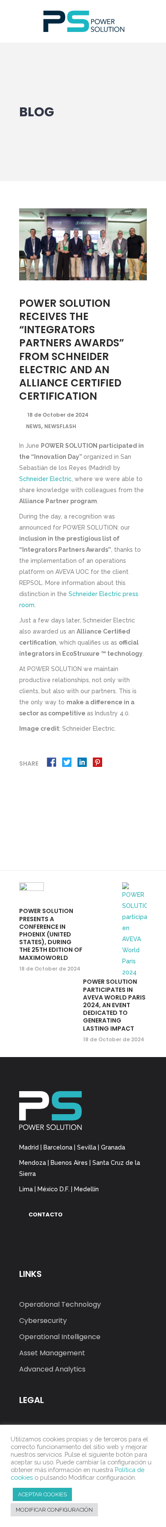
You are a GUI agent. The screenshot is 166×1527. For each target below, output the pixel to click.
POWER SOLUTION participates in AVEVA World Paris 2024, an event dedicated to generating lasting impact (114, 1004)
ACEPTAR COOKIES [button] (42, 1494)
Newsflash (60, 426)
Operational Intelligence (59, 1337)
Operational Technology (60, 1304)
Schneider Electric (45, 478)
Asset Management (52, 1353)
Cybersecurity (43, 1320)
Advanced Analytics (52, 1369)
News (33, 426)
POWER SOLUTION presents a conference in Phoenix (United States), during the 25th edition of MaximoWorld (51, 934)
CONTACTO (46, 1214)
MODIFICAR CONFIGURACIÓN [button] (54, 1510)
